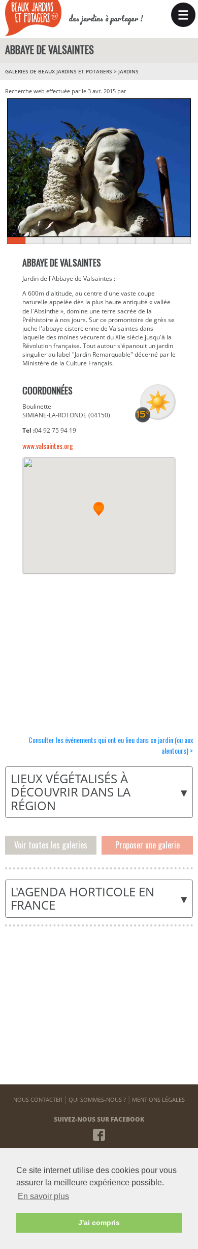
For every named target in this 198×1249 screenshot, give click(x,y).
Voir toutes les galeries (50, 845)
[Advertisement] (98, 648)
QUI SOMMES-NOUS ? (97, 1099)
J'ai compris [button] (99, 1222)
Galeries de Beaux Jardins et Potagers (58, 71)
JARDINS (128, 71)
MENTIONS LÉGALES (158, 1099)
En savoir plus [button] (43, 1196)
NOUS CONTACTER (37, 1099)
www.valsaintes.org (47, 445)
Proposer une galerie (147, 845)
